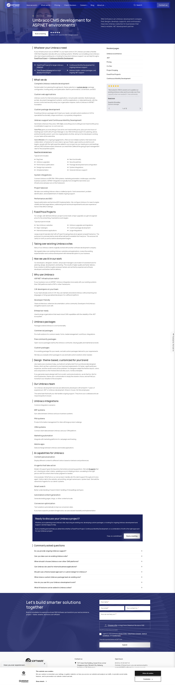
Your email (104, 608)
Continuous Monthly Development (61, 58)
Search (135, 5)
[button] (44, 663)
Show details (40, 681)
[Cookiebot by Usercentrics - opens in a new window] (24, 681)
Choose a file (112, 625)
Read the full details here (43, 152)
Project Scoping (46, 70)
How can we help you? (108, 614)
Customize (146, 679)
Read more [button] (111, 98)
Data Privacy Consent (134, 634)
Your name (104, 602)
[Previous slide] (109, 108)
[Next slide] (140, 108)
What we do (40, 16)
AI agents (92, 469)
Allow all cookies (147, 673)
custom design (82, 87)
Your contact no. (132, 608)
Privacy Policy (123, 634)
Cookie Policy (117, 635)
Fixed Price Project (40, 58)
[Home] (33, 16)
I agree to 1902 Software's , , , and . (125, 634)
